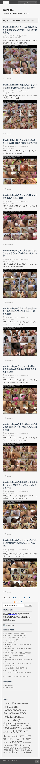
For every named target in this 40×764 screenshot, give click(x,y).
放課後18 (17, 745)
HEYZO (8, 720)
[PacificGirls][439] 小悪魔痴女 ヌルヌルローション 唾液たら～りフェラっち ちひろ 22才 (20, 485)
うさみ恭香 (24, 728)
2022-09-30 (14, 317)
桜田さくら (15, 748)
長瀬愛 (29, 752)
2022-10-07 (14, 201)
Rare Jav (8, 9)
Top (37, 761)
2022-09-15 (14, 491)
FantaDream (11, 713)
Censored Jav (9, 685)
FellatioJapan (11, 716)
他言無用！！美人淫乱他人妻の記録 (15, 635)
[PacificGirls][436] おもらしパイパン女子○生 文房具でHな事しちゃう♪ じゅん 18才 (20, 543)
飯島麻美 (17, 38)
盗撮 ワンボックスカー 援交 (14, 750)
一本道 (28, 736)
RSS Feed (19, 602)
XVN (18, 728)
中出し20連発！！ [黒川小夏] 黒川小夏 (16, 668)
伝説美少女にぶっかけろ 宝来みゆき (15, 633)
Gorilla (22, 717)
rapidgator (20, 613)
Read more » (9, 79)
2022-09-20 (14, 433)
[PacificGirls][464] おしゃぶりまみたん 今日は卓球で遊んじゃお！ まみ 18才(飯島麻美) (20, 30)
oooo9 (26, 723)
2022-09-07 (14, 549)
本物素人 (7, 748)
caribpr (23, 710)
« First (14, 598)
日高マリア (25, 745)
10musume (18, 703)
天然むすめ (16, 742)
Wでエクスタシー (10, 657)
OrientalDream (7, 725)
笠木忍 (26, 750)
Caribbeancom (12, 710)
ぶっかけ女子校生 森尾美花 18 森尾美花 (16, 676)
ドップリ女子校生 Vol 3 (11, 670)
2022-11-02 (14, 36)
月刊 (29, 745)
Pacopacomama (25, 726)
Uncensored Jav (10, 687)
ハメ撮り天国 (10, 736)
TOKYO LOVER (9, 728)
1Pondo (7, 703)
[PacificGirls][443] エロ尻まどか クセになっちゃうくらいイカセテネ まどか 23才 (20, 253)
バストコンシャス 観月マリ (13, 640)
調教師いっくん (18, 752)
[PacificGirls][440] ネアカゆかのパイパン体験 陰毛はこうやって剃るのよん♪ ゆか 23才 (20, 427)
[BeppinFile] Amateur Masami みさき (15, 655)
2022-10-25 (14, 91)
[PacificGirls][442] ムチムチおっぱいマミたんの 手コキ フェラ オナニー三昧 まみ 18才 (20, 311)
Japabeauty (9, 723)
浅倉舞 (22, 748)
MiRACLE (20, 723)
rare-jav (7, 36)
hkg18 (18, 720)
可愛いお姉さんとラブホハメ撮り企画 (16, 739)
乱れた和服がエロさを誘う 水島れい (15, 638)
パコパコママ (19, 736)
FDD (23, 713)
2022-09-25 (14, 375)
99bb (26, 704)
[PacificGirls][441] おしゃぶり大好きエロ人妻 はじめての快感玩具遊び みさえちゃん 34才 (20, 369)
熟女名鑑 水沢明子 (10, 642)
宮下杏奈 (25, 742)
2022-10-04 (14, 259)
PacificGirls (11, 38)
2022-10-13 (14, 146)
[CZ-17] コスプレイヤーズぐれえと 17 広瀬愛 (18, 653)
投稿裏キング (9, 745)
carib (15, 706)
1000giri (7, 707)
